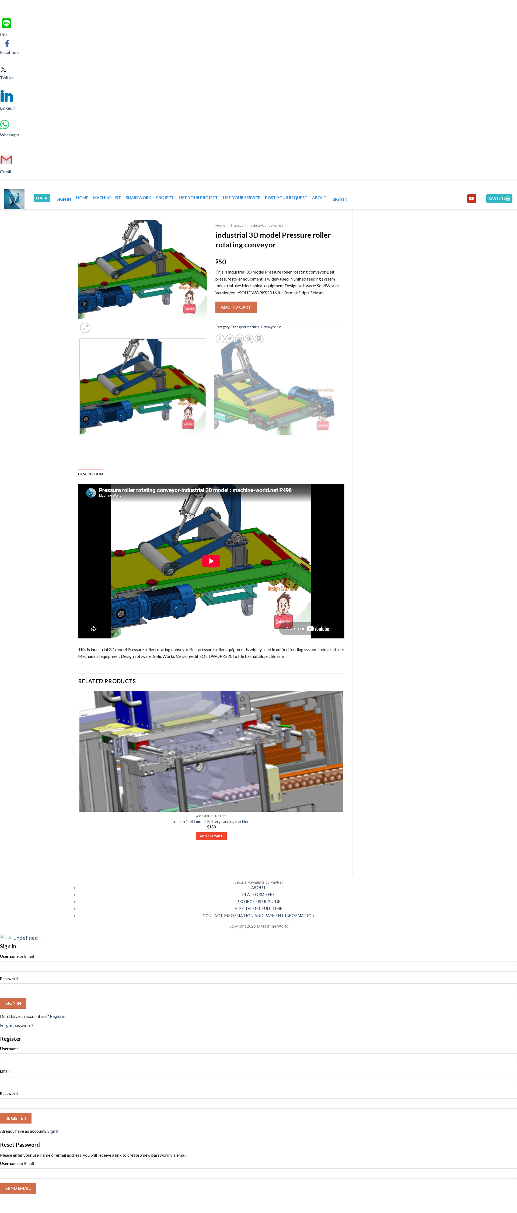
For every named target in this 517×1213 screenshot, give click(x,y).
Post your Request (286, 197)
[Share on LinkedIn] (259, 338)
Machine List (107, 197)
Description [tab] (90, 474)
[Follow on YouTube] (471, 198)
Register (57, 1016)
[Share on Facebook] (220, 338)
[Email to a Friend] (239, 338)
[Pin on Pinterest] (249, 338)
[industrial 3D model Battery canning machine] (211, 751)
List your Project (198, 197)
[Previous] (80, 440)
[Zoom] (85, 328)
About (319, 197)
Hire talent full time (258, 908)
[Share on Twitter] (229, 338)
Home (82, 197)
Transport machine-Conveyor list (256, 225)
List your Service (241, 197)
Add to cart (236, 306)
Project (165, 197)
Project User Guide (258, 901)
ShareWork (138, 197)
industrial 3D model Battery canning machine (211, 821)
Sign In (53, 1130)
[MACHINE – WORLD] (14, 199)
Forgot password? (16, 1025)
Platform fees (258, 894)
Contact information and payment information (258, 915)
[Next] (98, 325)
